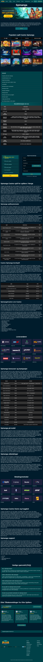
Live (15, 38)
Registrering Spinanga (6, 80)
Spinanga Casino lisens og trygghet (8, 94)
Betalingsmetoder (5, 92)
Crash (26, 38)
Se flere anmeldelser (21, 625)
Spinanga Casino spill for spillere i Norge (9, 82)
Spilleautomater (36, 38)
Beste (5, 38)
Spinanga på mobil (5, 88)
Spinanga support (5, 96)
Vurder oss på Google (37, 606)
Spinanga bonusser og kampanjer (7, 86)
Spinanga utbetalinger (5, 90)
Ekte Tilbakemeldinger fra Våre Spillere (8, 101)
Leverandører (4, 84)
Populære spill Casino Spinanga (7, 75)
